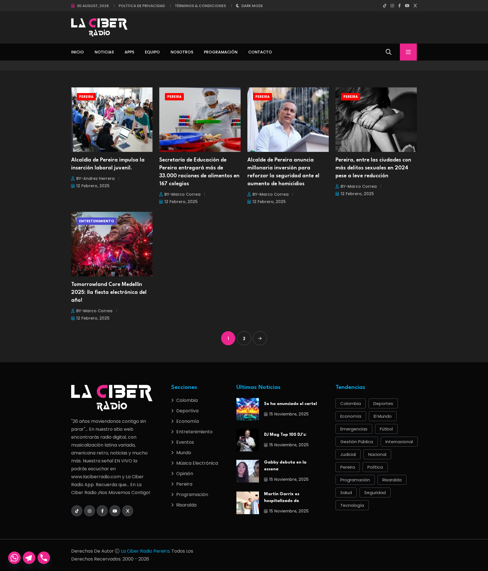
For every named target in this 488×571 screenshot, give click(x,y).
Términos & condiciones (200, 5)
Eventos (185, 442)
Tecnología (352, 505)
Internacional (399, 442)
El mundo (383, 416)
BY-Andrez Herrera (95, 178)
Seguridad (375, 492)
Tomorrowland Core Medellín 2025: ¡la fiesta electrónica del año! (109, 292)
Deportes (383, 403)
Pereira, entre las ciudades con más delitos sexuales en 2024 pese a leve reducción (373, 168)
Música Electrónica (197, 463)
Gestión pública (356, 442)
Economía (187, 421)
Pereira (86, 96)
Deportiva (187, 411)
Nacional (377, 454)
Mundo (183, 453)
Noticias (104, 52)
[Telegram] (29, 557)
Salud (346, 492)
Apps (129, 52)
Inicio (77, 52)
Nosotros (182, 52)
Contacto (260, 52)
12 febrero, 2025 (93, 186)
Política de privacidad (142, 5)
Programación (221, 52)
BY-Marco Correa (182, 194)
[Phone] (44, 557)
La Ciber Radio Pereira (145, 551)
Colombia (187, 400)
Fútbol (386, 429)
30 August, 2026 (93, 5)
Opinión (184, 474)
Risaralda (186, 505)
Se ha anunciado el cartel (290, 404)
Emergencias (353, 429)
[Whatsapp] (14, 557)
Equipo (152, 52)
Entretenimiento (96, 221)
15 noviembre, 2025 (289, 414)
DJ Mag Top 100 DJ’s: (285, 435)
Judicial (348, 454)
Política (375, 467)
